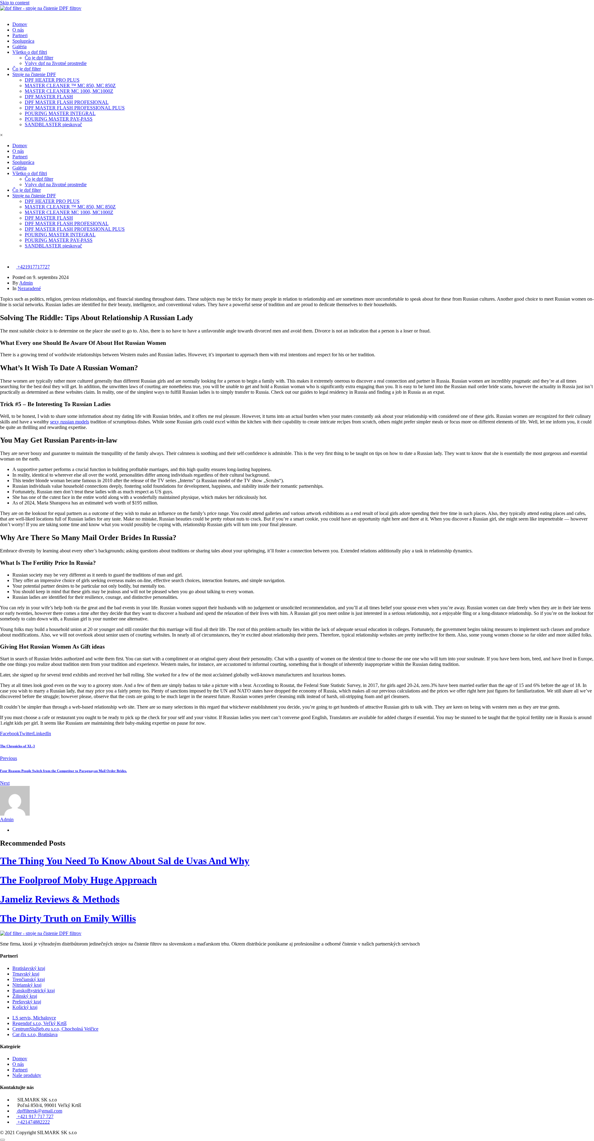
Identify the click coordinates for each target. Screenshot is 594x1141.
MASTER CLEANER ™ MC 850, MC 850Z (70, 85)
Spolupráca (23, 41)
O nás (18, 29)
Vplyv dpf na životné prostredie (56, 63)
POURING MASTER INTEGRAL (60, 113)
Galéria (19, 46)
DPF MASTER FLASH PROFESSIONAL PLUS (75, 107)
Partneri (20, 35)
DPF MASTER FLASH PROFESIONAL (67, 102)
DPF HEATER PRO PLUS (52, 80)
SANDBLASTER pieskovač (53, 124)
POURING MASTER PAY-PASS (59, 119)
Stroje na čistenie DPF (34, 74)
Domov (19, 24)
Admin (26, 282)
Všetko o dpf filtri (29, 52)
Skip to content (14, 2)
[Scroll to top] (2, 1140)
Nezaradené (29, 288)
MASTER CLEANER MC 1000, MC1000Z (69, 91)
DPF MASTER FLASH (49, 96)
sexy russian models (69, 421)
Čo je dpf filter (39, 57)
